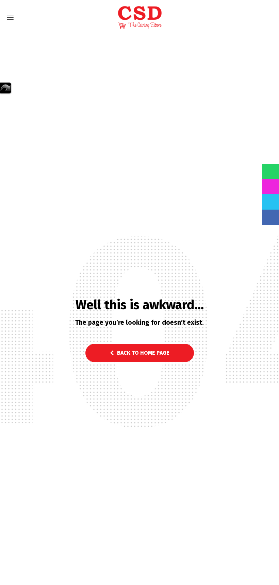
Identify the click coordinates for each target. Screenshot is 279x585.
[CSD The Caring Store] (139, 18)
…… (5, 88)
